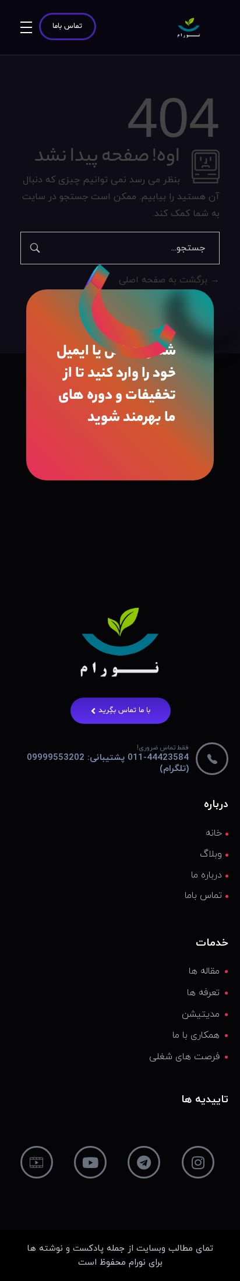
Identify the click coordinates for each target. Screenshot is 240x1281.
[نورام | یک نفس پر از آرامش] (189, 27)
